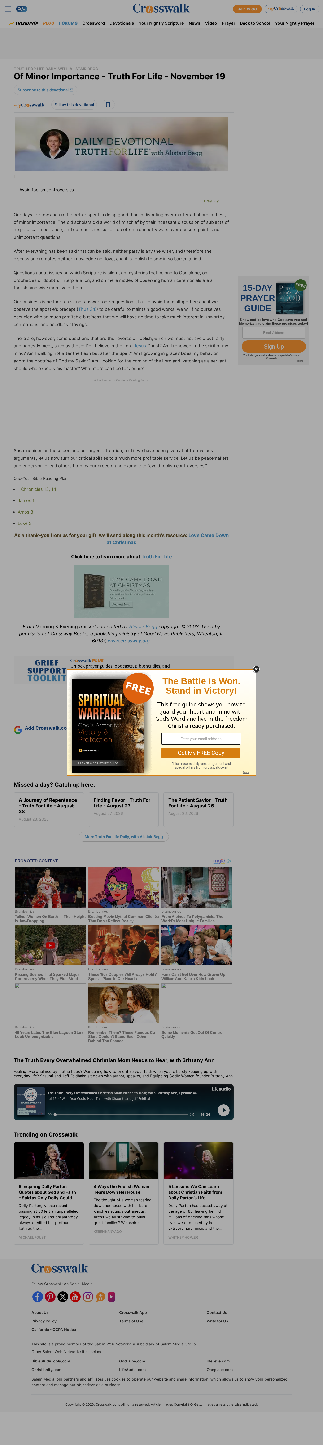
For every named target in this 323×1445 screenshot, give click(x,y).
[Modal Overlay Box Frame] (161, 722)
